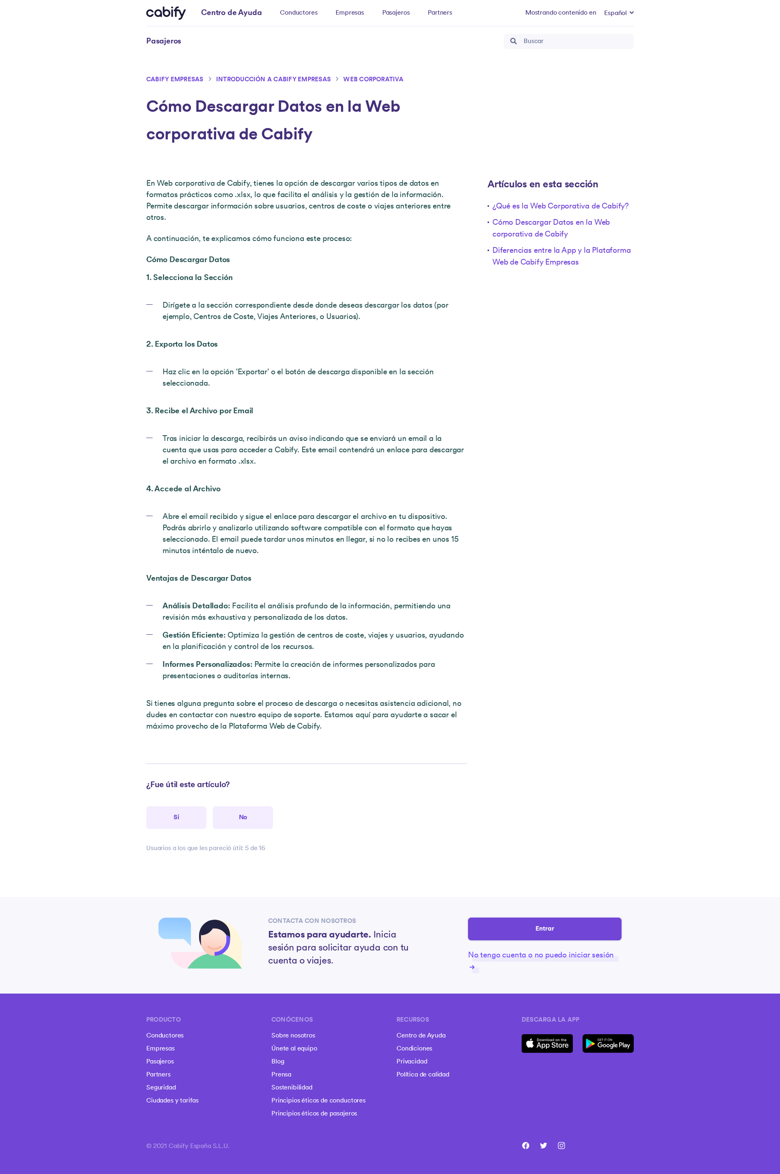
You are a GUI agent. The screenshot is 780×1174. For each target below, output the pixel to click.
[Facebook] (526, 1145)
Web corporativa (373, 80)
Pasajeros (396, 13)
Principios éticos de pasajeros (314, 1114)
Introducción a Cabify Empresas (273, 80)
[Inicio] (166, 13)
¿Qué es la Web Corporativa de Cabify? (560, 206)
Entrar (545, 929)
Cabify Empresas (175, 80)
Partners (440, 13)
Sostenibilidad (291, 1088)
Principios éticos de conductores (318, 1101)
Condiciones (414, 1049)
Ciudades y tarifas (172, 1101)
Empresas (350, 13)
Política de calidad (422, 1075)
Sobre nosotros (293, 1036)
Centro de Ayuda (421, 1036)
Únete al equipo (294, 1049)
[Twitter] (544, 1145)
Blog (277, 1062)
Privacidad (411, 1062)
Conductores (298, 13)
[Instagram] (561, 1145)
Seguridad (161, 1088)
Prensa (281, 1075)
